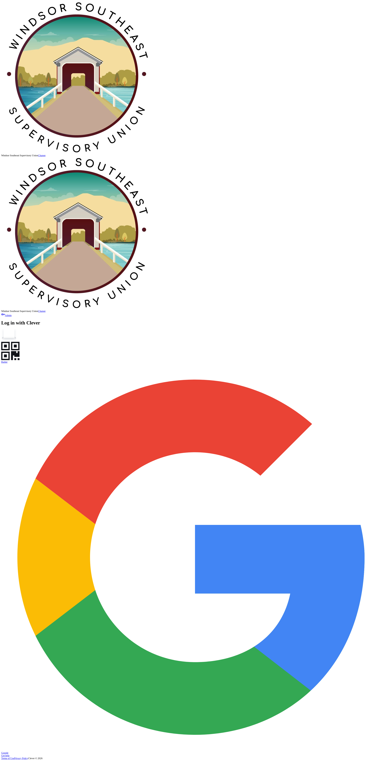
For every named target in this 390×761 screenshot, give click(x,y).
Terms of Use (7, 758)
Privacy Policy (21, 758)
